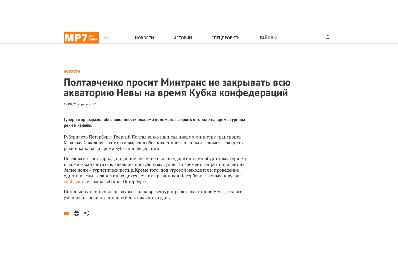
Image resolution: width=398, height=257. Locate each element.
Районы (268, 37)
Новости (144, 37)
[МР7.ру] (81, 37)
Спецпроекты (225, 37)
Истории (182, 37)
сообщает (74, 181)
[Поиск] (328, 37)
